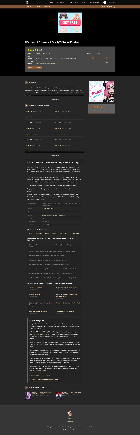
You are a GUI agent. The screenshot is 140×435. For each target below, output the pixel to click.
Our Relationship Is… (76, 392)
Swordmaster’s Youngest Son (38, 311)
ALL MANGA (60, 2)
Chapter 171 (28, 117)
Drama (48, 63)
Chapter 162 (58, 139)
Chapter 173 (28, 111)
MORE (46, 6)
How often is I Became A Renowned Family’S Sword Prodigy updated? (50, 273)
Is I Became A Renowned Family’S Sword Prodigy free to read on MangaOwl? (52, 278)
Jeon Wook (43, 61)
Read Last (39, 67)
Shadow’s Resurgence (35, 294)
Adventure (43, 63)
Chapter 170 (58, 117)
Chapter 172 (58, 111)
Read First (31, 67)
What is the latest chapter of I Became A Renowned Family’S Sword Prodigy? (52, 251)
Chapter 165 (28, 134)
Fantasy (53, 63)
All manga (47, 375)
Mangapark (70, 421)
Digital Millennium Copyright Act (66, 427)
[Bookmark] (107, 58)
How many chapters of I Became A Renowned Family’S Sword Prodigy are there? (51, 245)
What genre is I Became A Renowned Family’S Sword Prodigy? (48, 260)
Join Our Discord (94, 2)
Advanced (112, 2)
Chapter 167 (28, 128)
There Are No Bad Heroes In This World (68, 303)
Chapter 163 (28, 139)
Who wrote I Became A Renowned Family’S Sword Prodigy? (47, 255)
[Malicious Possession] (28, 395)
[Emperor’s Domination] (58, 395)
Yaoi (38, 6)
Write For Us (89, 427)
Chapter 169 (28, 122)
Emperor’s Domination (65, 393)
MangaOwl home (36, 375)
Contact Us (80, 427)
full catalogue (36, 342)
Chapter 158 (58, 151)
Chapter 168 (58, 122)
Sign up (111, 6)
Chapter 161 (28, 145)
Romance (29, 6)
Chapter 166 (58, 128)
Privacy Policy (50, 427)
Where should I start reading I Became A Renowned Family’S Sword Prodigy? (52, 269)
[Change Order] (51, 105)
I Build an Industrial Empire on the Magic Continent (66, 295)
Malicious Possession (34, 393)
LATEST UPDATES (73, 2)
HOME (51, 2)
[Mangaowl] (27, 2)
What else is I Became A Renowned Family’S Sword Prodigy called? (49, 264)
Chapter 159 (28, 151)
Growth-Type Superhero (36, 287)
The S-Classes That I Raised (65, 311)
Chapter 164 (58, 134)
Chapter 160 (58, 145)
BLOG (83, 2)
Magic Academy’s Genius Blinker (66, 287)
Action (37, 63)
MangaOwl (32, 324)
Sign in (104, 6)
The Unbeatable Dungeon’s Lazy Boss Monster (40, 304)
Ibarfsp (38, 61)
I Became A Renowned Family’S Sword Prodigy (44, 379)
